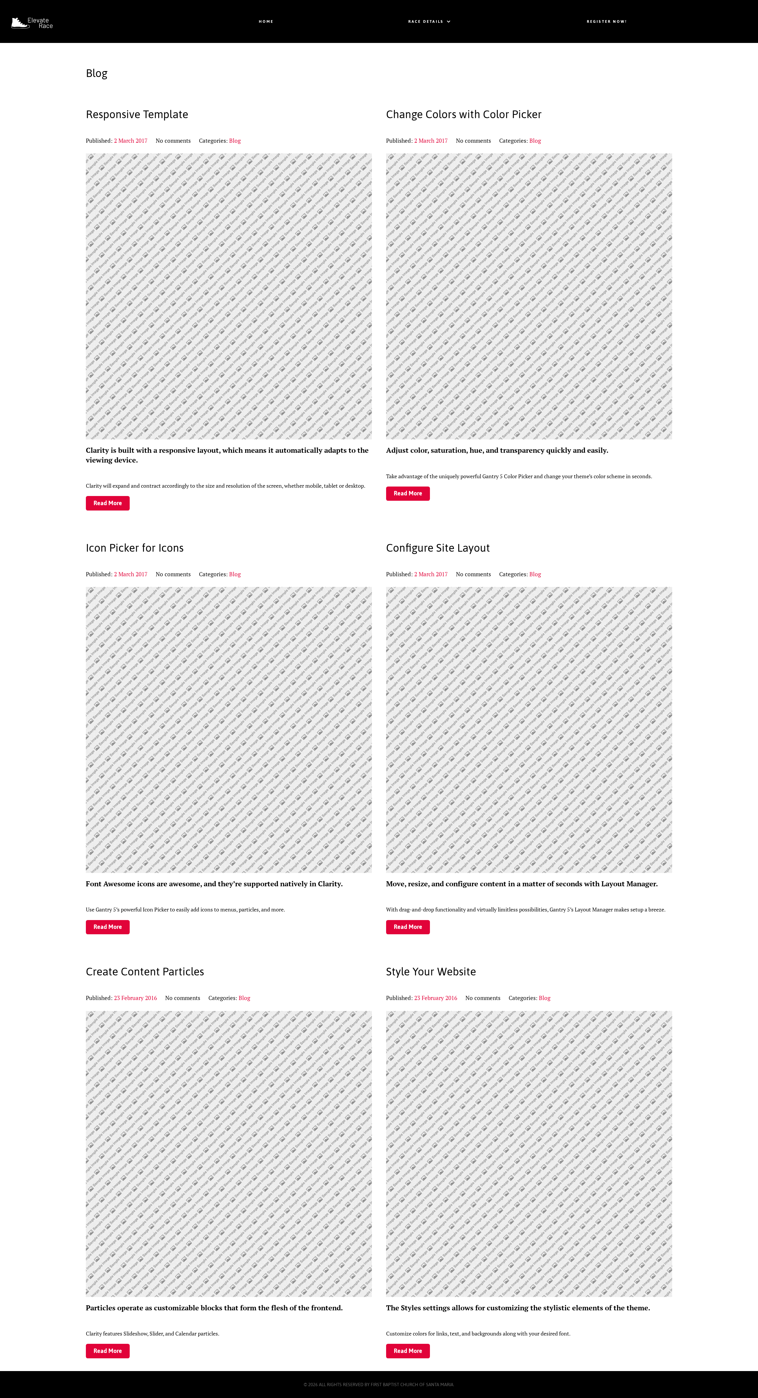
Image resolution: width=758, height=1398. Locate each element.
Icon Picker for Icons (135, 548)
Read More (108, 503)
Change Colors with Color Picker (464, 114)
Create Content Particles (145, 971)
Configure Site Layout (438, 548)
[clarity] (57, 21)
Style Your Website (431, 971)
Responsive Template (137, 114)
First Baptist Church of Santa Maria (412, 1384)
